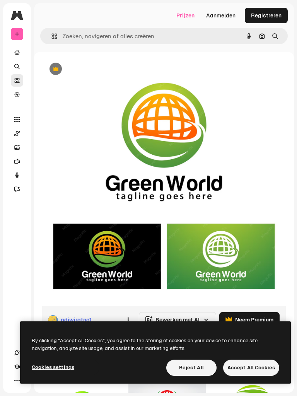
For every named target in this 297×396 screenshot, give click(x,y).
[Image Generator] (17, 147)
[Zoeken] (17, 66)
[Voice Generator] (17, 175)
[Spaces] (17, 133)
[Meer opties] (128, 320)
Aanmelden (221, 15)
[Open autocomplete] (51, 36)
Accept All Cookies (251, 367)
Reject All (191, 367)
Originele (92, 69)
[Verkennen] (17, 94)
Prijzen (185, 15)
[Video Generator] (17, 161)
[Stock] (17, 80)
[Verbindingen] (17, 352)
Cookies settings (53, 367)
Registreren (266, 15)
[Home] (17, 52)
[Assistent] (17, 189)
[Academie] (17, 366)
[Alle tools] (17, 119)
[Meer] (17, 380)
